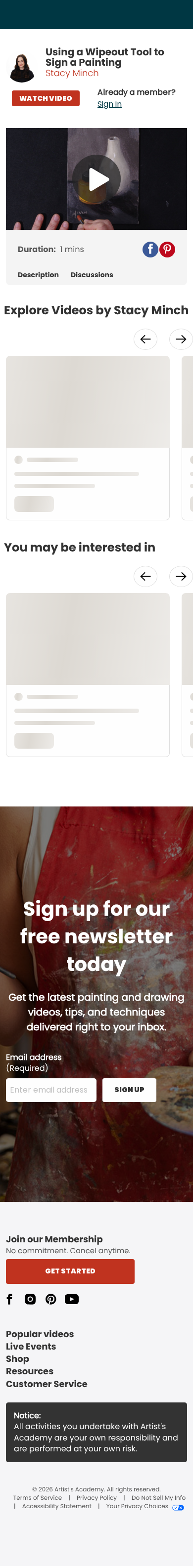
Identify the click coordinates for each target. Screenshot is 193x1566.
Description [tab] (38, 275)
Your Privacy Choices (137, 1507)
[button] (136, 98)
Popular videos (40, 1334)
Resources (29, 1371)
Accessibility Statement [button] (57, 1507)
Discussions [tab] (92, 275)
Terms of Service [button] (37, 1498)
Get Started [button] (70, 1271)
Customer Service (47, 1384)
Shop (17, 1359)
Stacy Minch (72, 73)
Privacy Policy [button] (97, 1498)
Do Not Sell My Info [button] (159, 1498)
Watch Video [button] (45, 98)
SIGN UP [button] (129, 1090)
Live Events (31, 1347)
